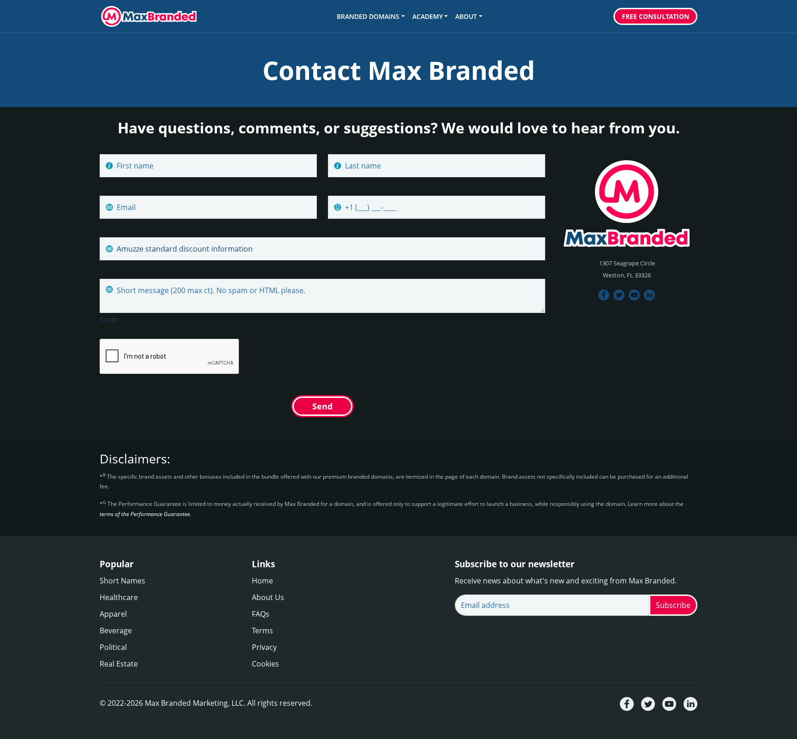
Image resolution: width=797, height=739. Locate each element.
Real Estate (119, 664)
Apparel (113, 614)
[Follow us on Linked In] (690, 703)
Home (262, 581)
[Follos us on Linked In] (649, 294)
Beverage (116, 630)
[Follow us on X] (648, 703)
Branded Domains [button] (368, 16)
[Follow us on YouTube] (634, 294)
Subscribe (673, 605)
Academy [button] (427, 16)
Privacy (264, 647)
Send (322, 406)
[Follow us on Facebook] (604, 294)
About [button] (466, 16)
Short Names (122, 581)
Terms (262, 630)
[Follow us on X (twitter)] (619, 294)
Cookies (265, 664)
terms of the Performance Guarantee (145, 514)
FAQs (260, 614)
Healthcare (119, 597)
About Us (268, 597)
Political (113, 647)
